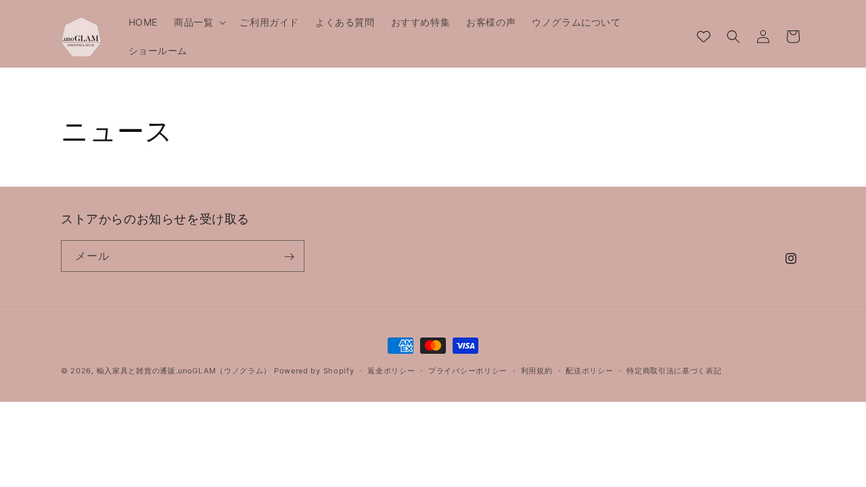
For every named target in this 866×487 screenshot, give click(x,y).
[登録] (289, 257)
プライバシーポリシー (467, 370)
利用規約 (537, 370)
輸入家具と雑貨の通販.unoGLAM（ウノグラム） (184, 370)
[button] (198, 22)
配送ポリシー (589, 370)
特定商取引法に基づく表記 (673, 370)
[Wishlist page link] (703, 36)
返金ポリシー (391, 370)
